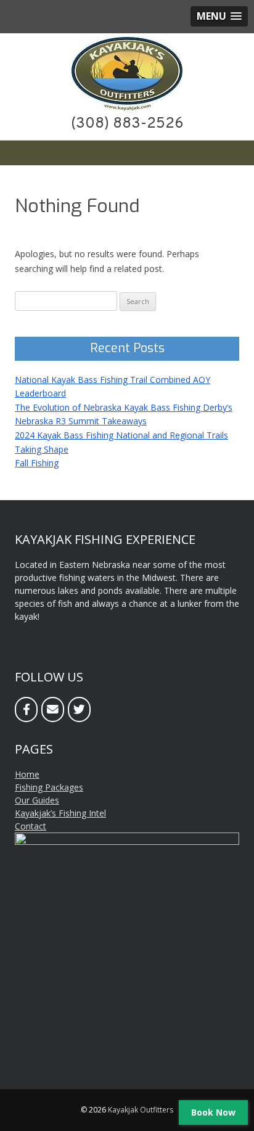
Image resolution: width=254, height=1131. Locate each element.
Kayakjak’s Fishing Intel (60, 813)
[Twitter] (79, 709)
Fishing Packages (49, 787)
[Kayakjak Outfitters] (127, 108)
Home (27, 774)
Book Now (213, 1112)
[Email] (52, 709)
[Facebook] (26, 709)
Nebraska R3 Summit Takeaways (81, 421)
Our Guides (37, 800)
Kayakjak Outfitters (140, 1109)
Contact (30, 826)
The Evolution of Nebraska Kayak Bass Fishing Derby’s (123, 407)
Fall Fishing (37, 463)
